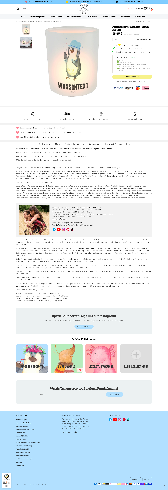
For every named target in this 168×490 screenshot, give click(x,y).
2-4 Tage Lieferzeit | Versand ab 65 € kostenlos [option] (85, 1)
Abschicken (114, 394)
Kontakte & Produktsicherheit (117, 144)
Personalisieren (56, 17)
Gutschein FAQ (21, 439)
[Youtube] (59, 229)
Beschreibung (44, 144)
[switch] (6, 486)
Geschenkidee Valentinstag (25, 429)
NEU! (23, 17)
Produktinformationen (74, 144)
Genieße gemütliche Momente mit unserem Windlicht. (37, 182)
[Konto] (145, 9)
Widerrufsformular (22, 455)
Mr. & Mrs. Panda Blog (23, 423)
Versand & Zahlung (22, 436)
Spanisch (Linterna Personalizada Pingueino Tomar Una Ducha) (42, 296)
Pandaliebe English (22, 449)
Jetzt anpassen (132, 77)
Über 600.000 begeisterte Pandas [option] (40, 1)
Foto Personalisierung (75, 17)
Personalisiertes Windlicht (26, 21)
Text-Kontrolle (126, 58)
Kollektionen (125, 17)
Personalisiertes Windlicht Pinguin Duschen (48, 21)
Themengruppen (22, 426)
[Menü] (165, 486)
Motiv (57, 144)
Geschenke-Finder (109, 17)
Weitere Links (140, 17)
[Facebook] (54, 229)
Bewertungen (94, 144)
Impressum (20, 465)
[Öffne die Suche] (18, 9)
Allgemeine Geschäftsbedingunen (28, 442)
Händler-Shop (21, 433)
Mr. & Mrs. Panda (32, 484)
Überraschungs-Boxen (38, 17)
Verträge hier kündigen (24, 459)
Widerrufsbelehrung (23, 452)
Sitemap (19, 462)
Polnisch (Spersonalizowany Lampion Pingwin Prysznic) (39, 301)
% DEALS (128, 9)
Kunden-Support (21, 419)
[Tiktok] (72, 229)
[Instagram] (63, 229)
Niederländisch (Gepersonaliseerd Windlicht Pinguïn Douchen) (42, 298)
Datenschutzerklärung (24, 446)
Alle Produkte (93, 17)
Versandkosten (136, 34)
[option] (129, 2)
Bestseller (138, 9)
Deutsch (134, 479)
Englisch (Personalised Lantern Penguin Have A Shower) (39, 294)
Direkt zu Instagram (84, 326)
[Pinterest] (68, 229)
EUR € (146, 479)
